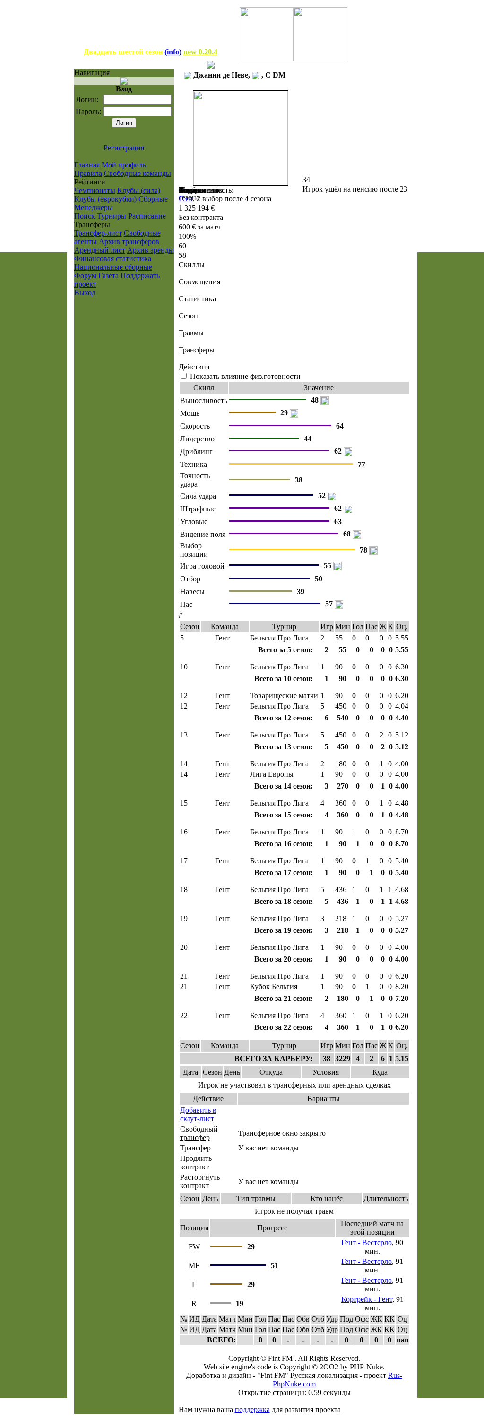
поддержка (252, 1409)
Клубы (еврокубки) (105, 199)
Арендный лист (99, 250)
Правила (88, 173)
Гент (186, 198)
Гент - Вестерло (366, 1242)
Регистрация (124, 148)
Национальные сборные (113, 267)
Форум (85, 276)
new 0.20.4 (200, 52)
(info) (173, 52)
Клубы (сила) (138, 190)
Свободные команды (137, 173)
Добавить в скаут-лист (198, 1114)
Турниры (111, 216)
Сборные (153, 199)
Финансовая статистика (112, 258)
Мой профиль (124, 165)
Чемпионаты (94, 190)
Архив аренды (150, 250)
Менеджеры (93, 207)
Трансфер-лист (98, 233)
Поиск (84, 216)
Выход (84, 293)
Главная (87, 165)
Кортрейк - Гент (366, 1299)
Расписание (147, 216)
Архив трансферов (129, 241)
